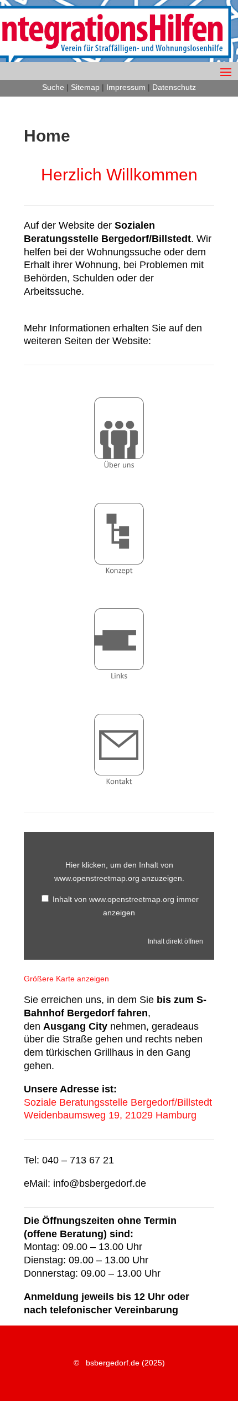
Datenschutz (174, 87)
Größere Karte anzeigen (66, 978)
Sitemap (85, 87)
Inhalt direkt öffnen (175, 941)
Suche (53, 87)
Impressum (126, 87)
